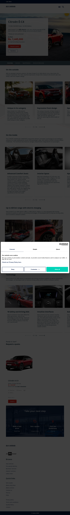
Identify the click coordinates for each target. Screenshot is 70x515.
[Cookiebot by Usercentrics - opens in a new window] (60, 244)
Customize (34, 269)
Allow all (57, 269)
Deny (12, 269)
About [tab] (58, 249)
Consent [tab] (12, 249)
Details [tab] (35, 249)
